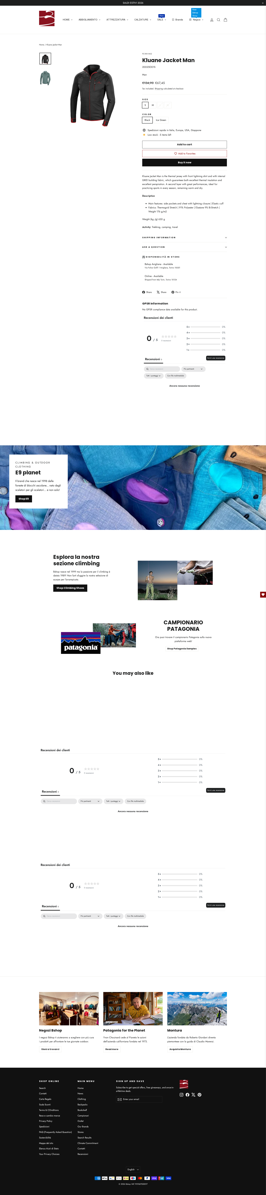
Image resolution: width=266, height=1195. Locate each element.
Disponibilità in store (163, 257)
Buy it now (184, 162)
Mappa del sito (46, 1143)
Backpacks (82, 1104)
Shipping (159, 88)
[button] (205, 327)
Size (145, 99)
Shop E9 (24, 499)
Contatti (43, 1093)
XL (168, 105)
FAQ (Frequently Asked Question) (55, 1132)
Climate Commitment (88, 1143)
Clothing (82, 1099)
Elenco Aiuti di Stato (49, 1148)
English (131, 1169)
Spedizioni (44, 1126)
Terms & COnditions (49, 1110)
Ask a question (153, 247)
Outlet (81, 1121)
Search (42, 1088)
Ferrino (147, 53)
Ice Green (161, 120)
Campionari (83, 1115)
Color (147, 114)
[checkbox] (175, 376)
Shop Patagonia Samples (182, 648)
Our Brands (83, 1126)
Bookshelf (82, 1110)
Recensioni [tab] (153, 359)
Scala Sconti (45, 1104)
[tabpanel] (184, 392)
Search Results (84, 1137)
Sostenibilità (45, 1137)
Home (41, 44)
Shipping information (159, 237)
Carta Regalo (45, 1099)
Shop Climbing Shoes (70, 588)
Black (147, 120)
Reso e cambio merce (49, 1115)
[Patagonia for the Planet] (133, 1008)
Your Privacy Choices (49, 1154)
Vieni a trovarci (50, 1049)
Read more (111, 1049)
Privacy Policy (45, 1121)
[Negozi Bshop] (69, 1008)
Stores (81, 1132)
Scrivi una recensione (215, 358)
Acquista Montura (180, 1049)
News (80, 1093)
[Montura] (197, 1008)
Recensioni (83, 1154)
